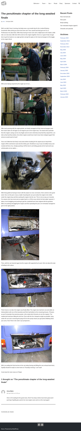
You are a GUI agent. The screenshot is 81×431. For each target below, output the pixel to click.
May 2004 (63, 58)
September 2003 (65, 76)
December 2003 (64, 73)
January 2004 (64, 70)
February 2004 (64, 67)
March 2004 (63, 64)
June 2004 (63, 55)
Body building (64, 22)
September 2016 (65, 41)
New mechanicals (65, 16)
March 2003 (63, 91)
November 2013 (64, 46)
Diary (60, 3)
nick (4, 21)
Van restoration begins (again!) (68, 25)
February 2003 (64, 94)
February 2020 (64, 38)
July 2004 (63, 52)
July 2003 (63, 79)
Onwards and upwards (66, 28)
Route (55, 3)
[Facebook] (38, 424)
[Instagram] (42, 424)
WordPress (15, 429)
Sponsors (67, 3)
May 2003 (63, 85)
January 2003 (64, 97)
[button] (39, 3)
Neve (2, 429)
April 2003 (63, 88)
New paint (63, 19)
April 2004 (63, 61)
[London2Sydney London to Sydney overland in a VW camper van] (3, 3)
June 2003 (63, 82)
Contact (74, 3)
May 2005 (63, 49)
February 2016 (64, 44)
